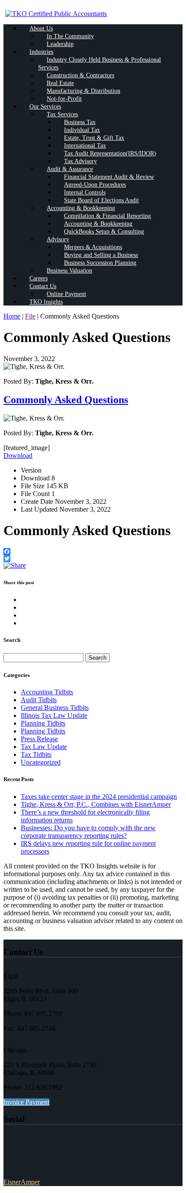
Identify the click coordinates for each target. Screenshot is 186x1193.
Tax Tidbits (36, 754)
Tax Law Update (44, 746)
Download (17, 455)
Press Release (39, 739)
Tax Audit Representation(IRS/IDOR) (110, 153)
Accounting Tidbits (47, 692)
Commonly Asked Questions (65, 399)
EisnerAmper (21, 1182)
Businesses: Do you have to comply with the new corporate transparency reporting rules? (88, 831)
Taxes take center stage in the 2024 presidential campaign (99, 796)
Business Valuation (69, 270)
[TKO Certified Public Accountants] (56, 13)
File (30, 316)
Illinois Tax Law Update (54, 715)
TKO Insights (46, 302)
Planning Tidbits (43, 723)
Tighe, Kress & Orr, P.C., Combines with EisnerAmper (96, 804)
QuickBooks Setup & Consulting (104, 231)
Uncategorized (41, 762)
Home (11, 316)
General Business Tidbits (55, 707)
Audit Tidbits (39, 699)
